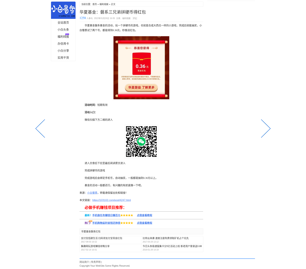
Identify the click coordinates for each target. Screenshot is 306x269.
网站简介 (84, 262)
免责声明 (96, 262)
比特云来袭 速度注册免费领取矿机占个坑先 (166, 238)
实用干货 (63, 57)
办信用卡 (63, 43)
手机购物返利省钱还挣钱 (106, 223)
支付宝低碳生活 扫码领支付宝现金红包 (101, 238)
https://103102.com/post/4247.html (111, 200)
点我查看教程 (144, 215)
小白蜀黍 (63, 10)
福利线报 (103, 4)
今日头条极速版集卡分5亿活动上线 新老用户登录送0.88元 (172, 246)
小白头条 (63, 29)
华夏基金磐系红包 (90, 231)
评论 (135, 18)
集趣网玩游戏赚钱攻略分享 (95, 246)
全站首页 (63, 22)
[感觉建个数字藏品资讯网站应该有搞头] (40, 128)
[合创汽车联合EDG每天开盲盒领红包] (265, 128)
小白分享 (63, 50)
